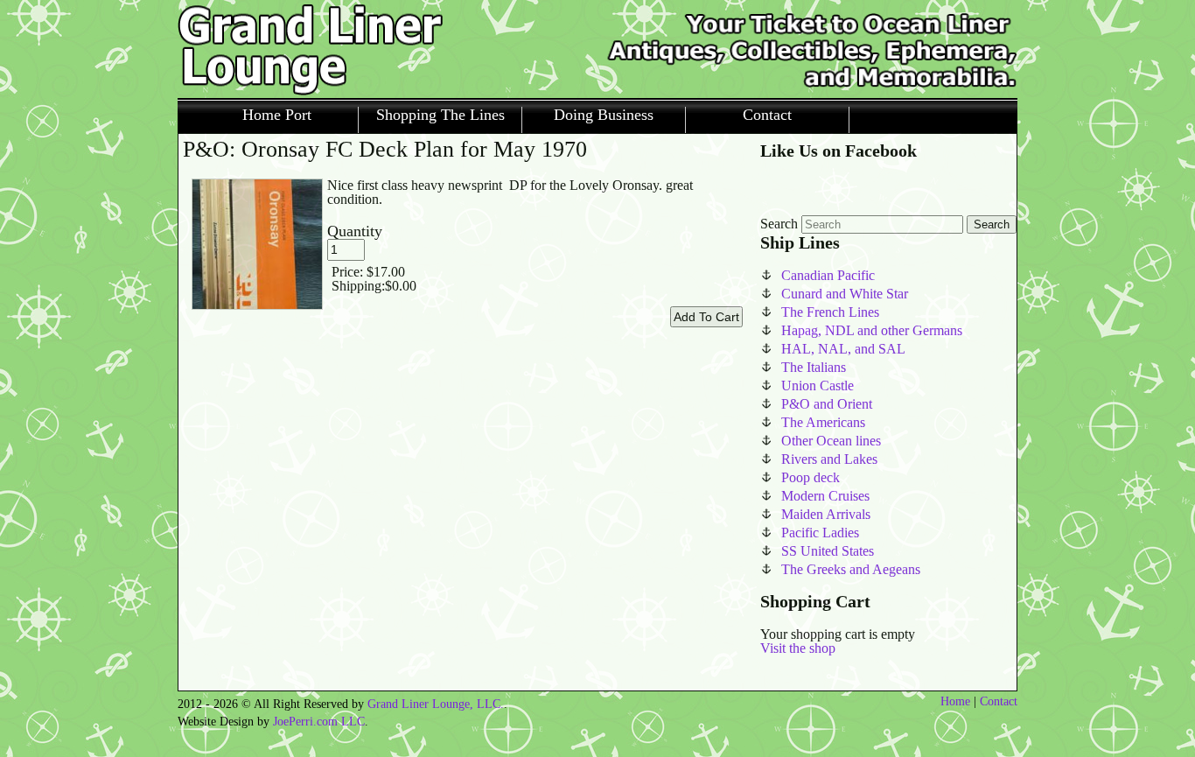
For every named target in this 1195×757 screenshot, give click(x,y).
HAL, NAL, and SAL (843, 348)
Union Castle (817, 385)
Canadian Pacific (828, 275)
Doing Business (603, 115)
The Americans (823, 422)
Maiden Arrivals (825, 514)
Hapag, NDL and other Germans (871, 330)
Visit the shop (797, 648)
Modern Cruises (825, 495)
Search (779, 223)
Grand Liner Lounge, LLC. (435, 704)
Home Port (276, 115)
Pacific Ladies (820, 532)
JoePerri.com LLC (319, 721)
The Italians (813, 367)
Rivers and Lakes (829, 459)
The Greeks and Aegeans (850, 569)
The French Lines (830, 312)
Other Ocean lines (831, 440)
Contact (767, 115)
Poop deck (810, 477)
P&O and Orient (826, 403)
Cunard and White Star (844, 293)
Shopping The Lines (440, 115)
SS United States (827, 550)
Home (955, 701)
